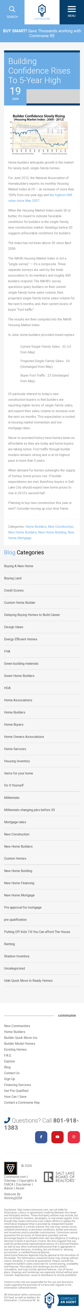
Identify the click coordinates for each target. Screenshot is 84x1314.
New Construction (60, 527)
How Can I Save (15, 1097)
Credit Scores (14, 590)
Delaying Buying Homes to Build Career (32, 615)
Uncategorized (14, 968)
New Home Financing (19, 883)
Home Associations (18, 700)
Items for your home (18, 773)
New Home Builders (22, 532)
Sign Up (9, 1079)
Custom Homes (15, 858)
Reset (20, 1188)
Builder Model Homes (19, 1044)
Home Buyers (13, 725)
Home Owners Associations (24, 737)
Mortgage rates (15, 822)
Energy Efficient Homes (20, 639)
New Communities (17, 1026)
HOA (7, 688)
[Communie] (42, 12)
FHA (7, 651)
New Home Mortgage (19, 895)
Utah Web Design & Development (10, 1168)
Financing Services (17, 1085)
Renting (9, 944)
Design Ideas (13, 627)
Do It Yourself (14, 785)
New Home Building (52, 532)
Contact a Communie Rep (22, 1102)
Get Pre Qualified (16, 1091)
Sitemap (10, 1181)
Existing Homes (15, 1049)
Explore (9, 1061)
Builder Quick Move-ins (20, 1038)
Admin (8, 1188)
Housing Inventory (17, 761)
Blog (7, 1067)
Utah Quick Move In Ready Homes (28, 981)
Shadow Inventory (17, 956)
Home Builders (35, 527)
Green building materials (21, 664)
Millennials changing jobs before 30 (29, 810)
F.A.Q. (8, 1055)
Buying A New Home (18, 566)
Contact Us (12, 1073)
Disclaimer (23, 1184)
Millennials (12, 798)
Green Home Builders (19, 676)
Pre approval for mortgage (23, 907)
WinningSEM (13, 1198)
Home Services (15, 749)
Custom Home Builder (19, 603)
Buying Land (12, 578)
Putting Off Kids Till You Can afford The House (37, 932)
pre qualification (15, 920)
